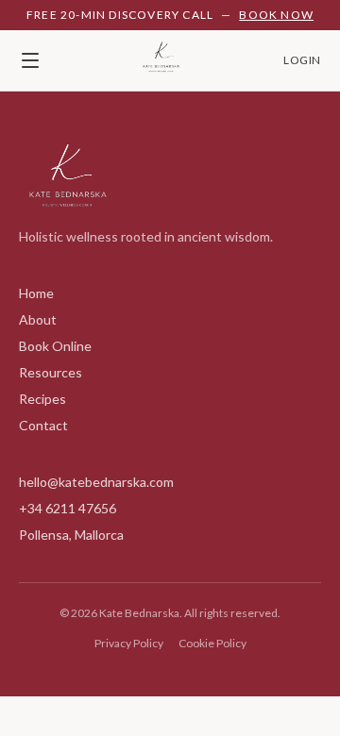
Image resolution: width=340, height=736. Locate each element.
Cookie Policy (212, 643)
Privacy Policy (128, 643)
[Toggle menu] (30, 60)
